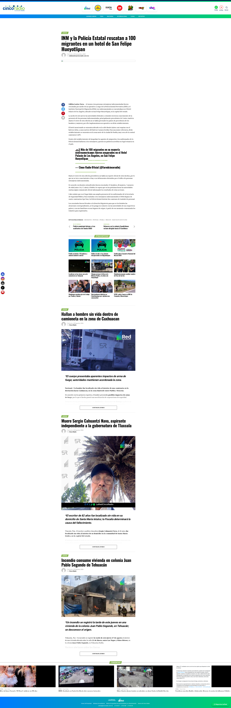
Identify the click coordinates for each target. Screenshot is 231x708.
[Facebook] (3, 274)
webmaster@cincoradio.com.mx (79, 56)
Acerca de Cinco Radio (144, 703)
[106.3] (152, 8)
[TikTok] (3, 287)
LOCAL (133, 16)
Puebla (102, 220)
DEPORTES (141, 16)
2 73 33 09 (130, 705)
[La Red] (87, 8)
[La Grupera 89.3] (97, 8)
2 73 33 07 (117, 705)
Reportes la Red (221, 704)
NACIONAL (110, 16)
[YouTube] (3, 292)
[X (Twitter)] (3, 283)
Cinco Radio (72, 325)
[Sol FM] (130, 8)
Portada (96, 220)
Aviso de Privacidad (86, 703)
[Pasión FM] (108, 8)
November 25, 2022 (85, 170)
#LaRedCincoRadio (97, 158)
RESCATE (108, 220)
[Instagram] (3, 278)
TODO (101, 16)
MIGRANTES (88, 220)
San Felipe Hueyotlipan (120, 220)
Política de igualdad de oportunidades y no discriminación (121, 703)
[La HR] (119, 8)
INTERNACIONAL (122, 16)
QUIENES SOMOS (91, 16)
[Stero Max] (141, 8)
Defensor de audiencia (99, 703)
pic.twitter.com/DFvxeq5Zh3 (90, 161)
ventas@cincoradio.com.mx (105, 705)
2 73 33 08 (123, 705)
